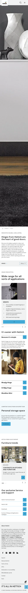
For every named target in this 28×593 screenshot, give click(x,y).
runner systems (16, 535)
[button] (22, 327)
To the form (6, 424)
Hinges (3, 537)
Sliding (11, 537)
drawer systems (5, 535)
